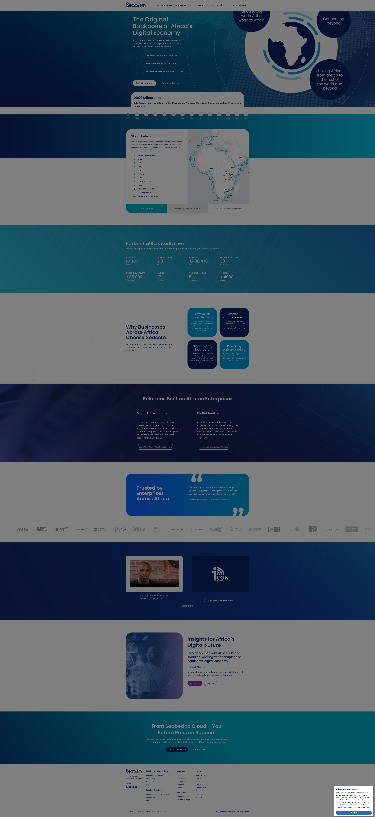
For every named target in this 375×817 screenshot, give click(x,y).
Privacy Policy (365, 807)
